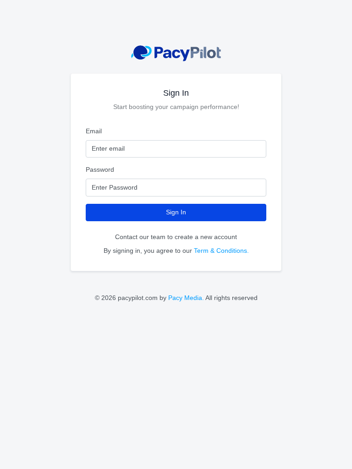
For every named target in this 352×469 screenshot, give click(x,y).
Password (100, 169)
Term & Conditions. (221, 250)
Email (94, 131)
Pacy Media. (186, 297)
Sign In (176, 212)
